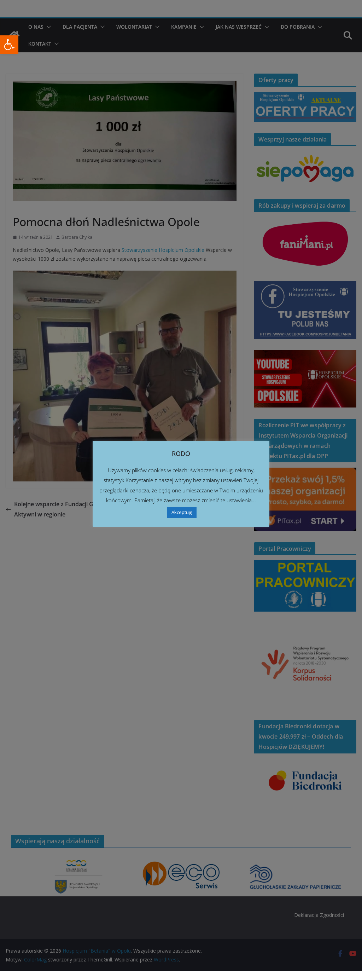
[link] (9, 44)
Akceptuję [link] (181, 512)
